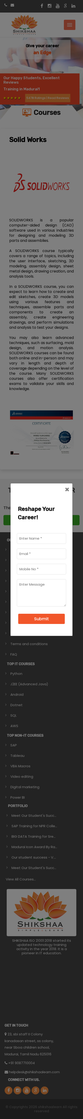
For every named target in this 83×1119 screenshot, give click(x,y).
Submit (41, 619)
